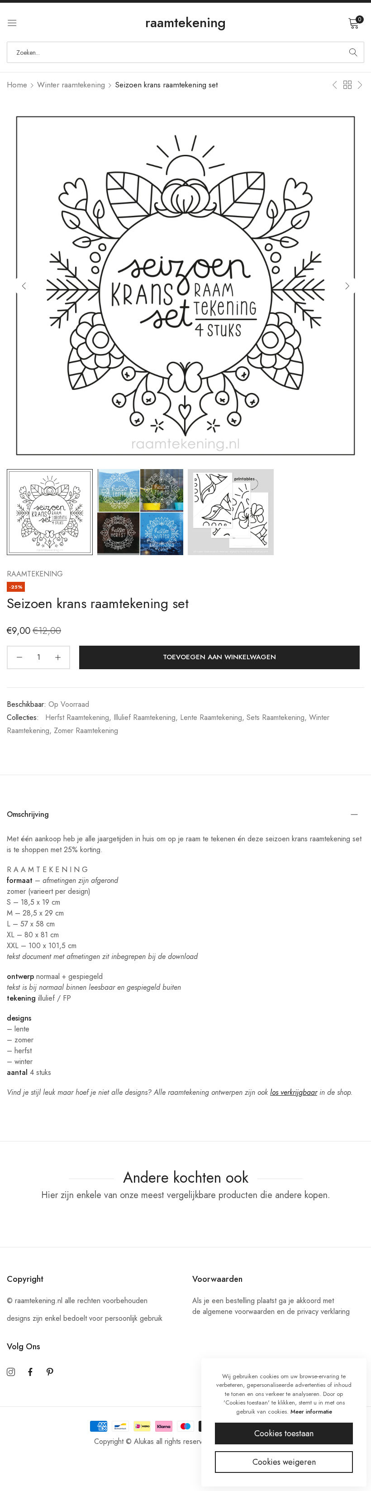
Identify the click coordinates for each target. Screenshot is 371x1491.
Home (17, 84)
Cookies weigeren (284, 1462)
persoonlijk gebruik (133, 1318)
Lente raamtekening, (212, 717)
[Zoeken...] (353, 52)
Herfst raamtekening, (78, 717)
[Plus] (58, 657)
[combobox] (185, 52)
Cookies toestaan (284, 1433)
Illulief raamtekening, (146, 717)
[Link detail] (11, 1372)
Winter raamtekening (71, 84)
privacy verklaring (323, 1311)
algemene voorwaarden (239, 1311)
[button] (347, 285)
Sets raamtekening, (277, 717)
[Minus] (19, 657)
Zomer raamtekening (86, 730)
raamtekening (35, 574)
